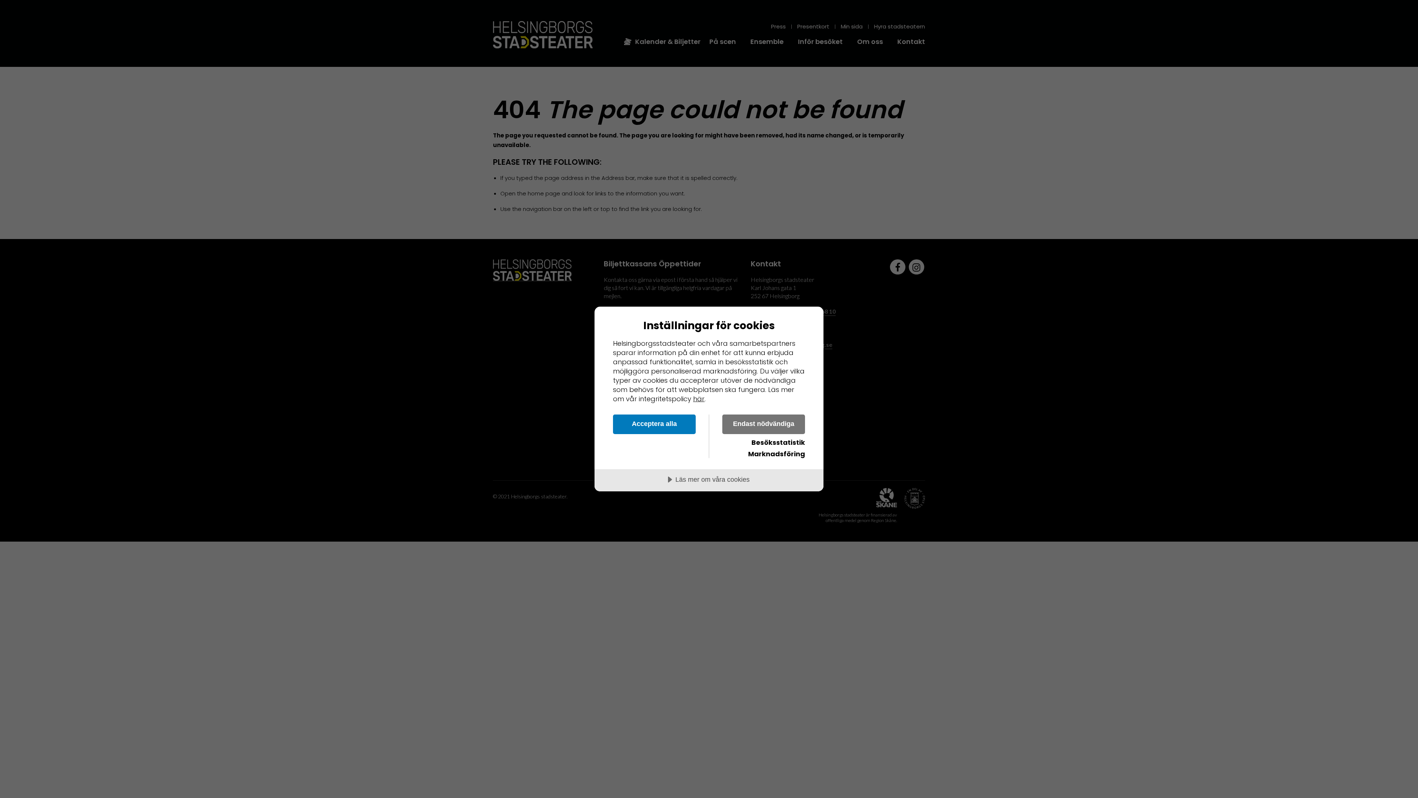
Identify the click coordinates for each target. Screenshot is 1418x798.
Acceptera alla (654, 423)
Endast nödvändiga (763, 423)
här (699, 398)
